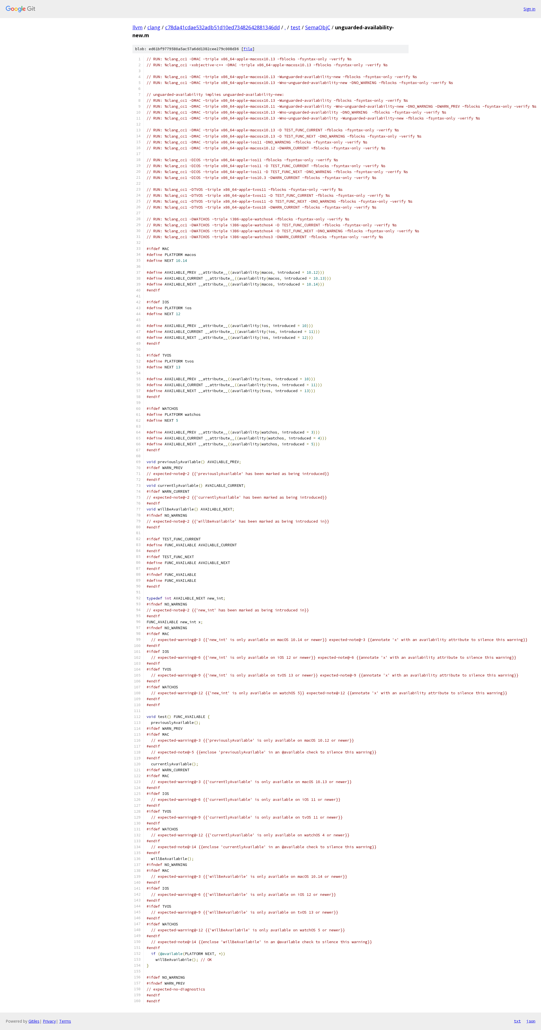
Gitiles (33, 1021)
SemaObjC (317, 27)
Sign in (529, 9)
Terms (65, 1021)
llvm (137, 27)
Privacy (49, 1021)
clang (153, 27)
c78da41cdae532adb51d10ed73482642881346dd (222, 27)
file (247, 49)
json (530, 1021)
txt (517, 1021)
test (295, 27)
